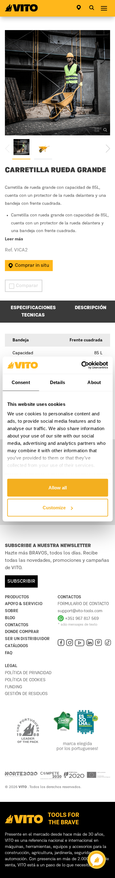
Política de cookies (25, 680)
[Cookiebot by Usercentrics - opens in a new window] (82, 365)
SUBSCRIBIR (21, 581)
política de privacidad (28, 673)
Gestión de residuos (26, 694)
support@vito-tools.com (80, 611)
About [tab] (94, 382)
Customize (54, 507)
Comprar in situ (32, 265)
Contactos (17, 625)
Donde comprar (22, 632)
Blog (10, 618)
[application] (96, 859)
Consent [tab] (21, 382)
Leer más (14, 239)
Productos (17, 597)
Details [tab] (57, 382)
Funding (13, 687)
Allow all (57, 487)
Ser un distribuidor (27, 639)
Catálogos (16, 646)
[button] (107, 148)
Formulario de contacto (83, 604)
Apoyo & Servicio (23, 604)
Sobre (11, 611)
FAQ (8, 653)
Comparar (27, 285)
